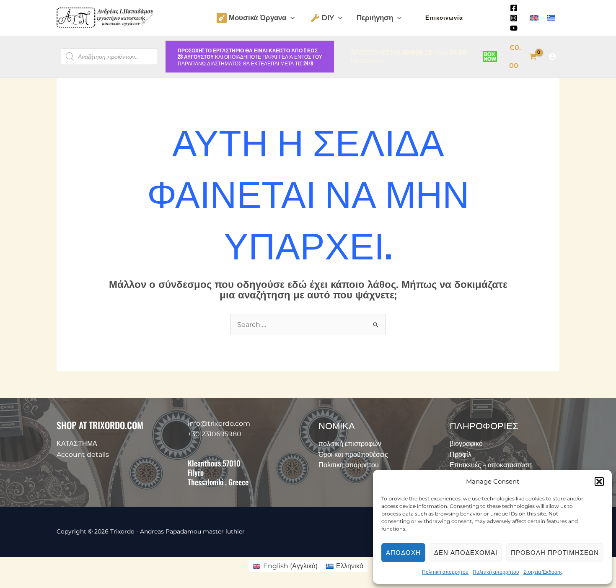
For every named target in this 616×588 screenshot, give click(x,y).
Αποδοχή (403, 553)
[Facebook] (514, 8)
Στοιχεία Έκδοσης (543, 572)
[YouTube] (514, 28)
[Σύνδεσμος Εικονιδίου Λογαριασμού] (552, 56)
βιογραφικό (466, 444)
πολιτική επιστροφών (349, 444)
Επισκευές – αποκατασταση (491, 465)
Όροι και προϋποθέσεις (353, 454)
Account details (83, 454)
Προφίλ (460, 454)
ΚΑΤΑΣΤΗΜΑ (77, 444)
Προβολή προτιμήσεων (555, 553)
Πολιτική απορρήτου (445, 572)
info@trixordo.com (219, 423)
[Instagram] (514, 18)
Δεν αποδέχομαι (465, 553)
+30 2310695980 (214, 434)
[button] (599, 481)
